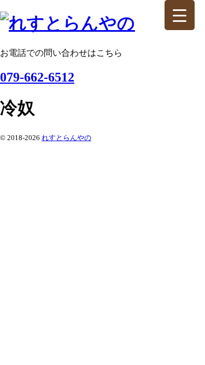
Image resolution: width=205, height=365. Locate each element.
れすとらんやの (66, 138)
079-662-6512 (37, 77)
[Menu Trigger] (180, 15)
